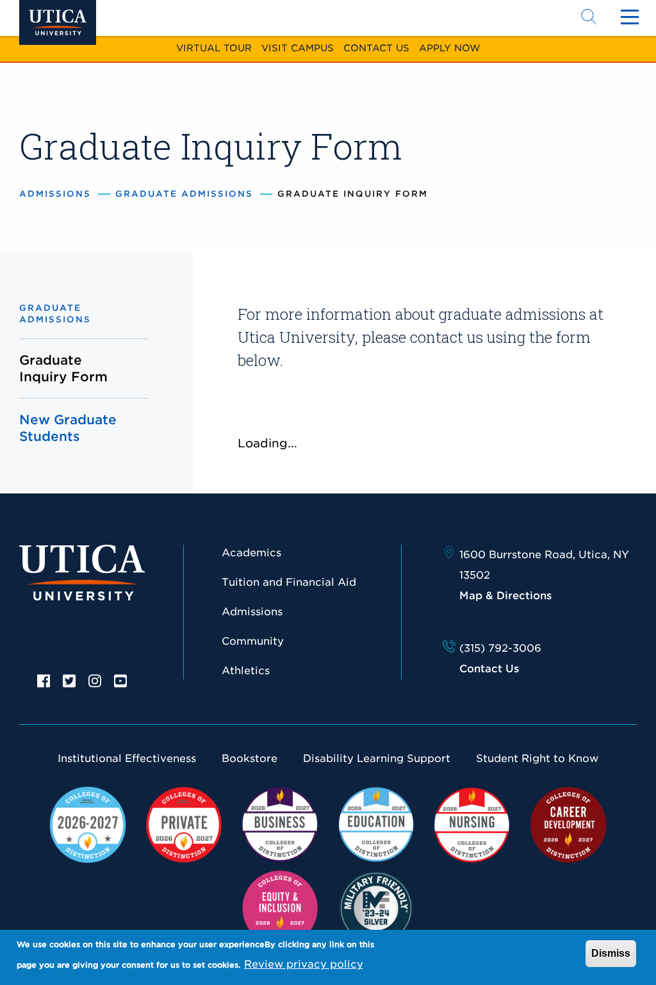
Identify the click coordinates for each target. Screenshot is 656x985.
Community (253, 641)
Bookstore (249, 758)
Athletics (246, 671)
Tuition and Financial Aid (289, 582)
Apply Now (449, 47)
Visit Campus (297, 47)
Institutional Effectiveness (127, 758)
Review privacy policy (303, 964)
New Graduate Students (68, 428)
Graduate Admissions (184, 194)
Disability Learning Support (376, 758)
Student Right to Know (537, 758)
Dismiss (610, 953)
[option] (43, 680)
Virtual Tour (214, 47)
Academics (251, 553)
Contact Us (376, 47)
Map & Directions (505, 596)
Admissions (55, 194)
